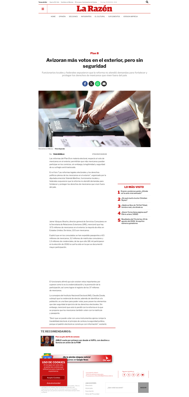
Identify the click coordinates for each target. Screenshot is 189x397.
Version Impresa (130, 16)
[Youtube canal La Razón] (142, 375)
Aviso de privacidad (53, 383)
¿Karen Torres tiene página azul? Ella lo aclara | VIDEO (135, 213)
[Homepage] (94, 8)
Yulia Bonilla (58, 154)
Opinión (62, 16)
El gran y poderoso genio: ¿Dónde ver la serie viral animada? (134, 192)
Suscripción (89, 391)
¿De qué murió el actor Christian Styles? (134, 199)
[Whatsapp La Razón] (97, 83)
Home (53, 16)
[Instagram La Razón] (133, 375)
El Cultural (100, 16)
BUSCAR (143, 387)
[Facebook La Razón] (85, 83)
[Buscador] (147, 2)
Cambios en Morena (67, 2)
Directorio (88, 385)
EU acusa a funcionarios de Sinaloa (86, 2)
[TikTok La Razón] (138, 375)
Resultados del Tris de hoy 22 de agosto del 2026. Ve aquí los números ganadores (134, 221)
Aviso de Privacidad (92, 394)
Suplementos (114, 16)
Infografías (86, 16)
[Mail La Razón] (104, 83)
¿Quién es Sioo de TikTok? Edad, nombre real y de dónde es (134, 206)
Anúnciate (89, 388)
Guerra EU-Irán (54, 2)
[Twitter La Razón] (91, 83)
